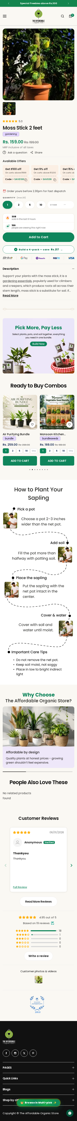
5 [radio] (30, 205)
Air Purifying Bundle (16, 434)
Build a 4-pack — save (39, 249)
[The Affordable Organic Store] (38, 16)
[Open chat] (69, 1113)
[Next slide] (71, 865)
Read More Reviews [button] (38, 901)
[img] (21, 832)
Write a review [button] (38, 956)
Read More (10, 295)
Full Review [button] (20, 887)
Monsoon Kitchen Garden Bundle (52, 434)
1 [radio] (7, 205)
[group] (38, 64)
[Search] (62, 16)
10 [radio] (41, 205)
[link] (20, 412)
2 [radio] (19, 205)
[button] (8, 3)
